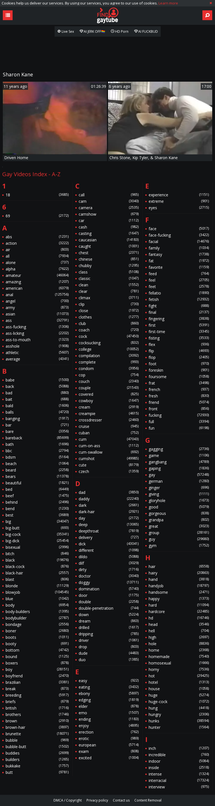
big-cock (37, 534)
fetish (179, 299)
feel (179, 280)
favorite (179, 267)
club (109, 323)
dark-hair (109, 511)
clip (109, 304)
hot (179, 675)
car (109, 220)
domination (109, 588)
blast (37, 579)
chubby (109, 265)
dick (109, 543)
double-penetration (109, 608)
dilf (109, 563)
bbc (37, 450)
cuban (109, 432)
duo (109, 659)
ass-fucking (37, 326)
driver (109, 640)
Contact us (121, 800)
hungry (179, 714)
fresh (179, 396)
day (109, 518)
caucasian (109, 239)
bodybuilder (37, 618)
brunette (37, 733)
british (37, 708)
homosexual (179, 663)
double (109, 601)
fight (179, 305)
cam (109, 201)
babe (37, 380)
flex (179, 344)
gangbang (179, 462)
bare (37, 431)
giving (179, 494)
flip (179, 350)
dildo (109, 556)
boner (37, 630)
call (109, 194)
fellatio (179, 293)
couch (109, 381)
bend (37, 508)
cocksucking (109, 342)
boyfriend (37, 675)
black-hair (37, 573)
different (109, 550)
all (37, 256)
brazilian (37, 682)
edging (109, 700)
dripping (109, 634)
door (109, 595)
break (37, 688)
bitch (37, 553)
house (179, 688)
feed (179, 273)
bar (37, 425)
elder (109, 706)
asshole (37, 346)
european (109, 745)
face (179, 228)
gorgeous (179, 513)
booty (37, 643)
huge (179, 695)
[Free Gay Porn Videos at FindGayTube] (107, 15)
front (179, 408)
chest (109, 252)
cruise (109, 426)
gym (179, 545)
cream (109, 407)
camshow (109, 214)
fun (179, 428)
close (109, 310)
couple (109, 387)
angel (37, 301)
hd (179, 618)
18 (37, 194)
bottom (37, 650)
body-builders (37, 611)
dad (109, 492)
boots (37, 637)
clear (109, 291)
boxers (37, 663)
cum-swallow (109, 452)
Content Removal (148, 800)
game (179, 455)
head (179, 624)
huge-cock (179, 701)
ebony (109, 693)
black (37, 560)
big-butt (37, 528)
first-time (179, 331)
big (37, 521)
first (179, 325)
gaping (179, 468)
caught (109, 246)
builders (37, 759)
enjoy (109, 725)
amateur (37, 275)
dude (109, 653)
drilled (109, 627)
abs (37, 236)
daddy (109, 498)
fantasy (179, 254)
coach (109, 330)
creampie (109, 413)
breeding (37, 695)
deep (109, 524)
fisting (179, 338)
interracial (179, 780)
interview (179, 786)
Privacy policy (97, 800)
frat (179, 383)
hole (179, 643)
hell (179, 630)
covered (109, 394)
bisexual (37, 547)
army (37, 307)
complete (109, 362)
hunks (179, 720)
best (37, 515)
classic (109, 278)
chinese (109, 259)
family (179, 248)
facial (179, 241)
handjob (179, 585)
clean (109, 284)
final (179, 312)
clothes (109, 317)
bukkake (37, 766)
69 (37, 215)
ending (109, 719)
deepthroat (109, 531)
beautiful (37, 483)
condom (109, 368)
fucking (179, 415)
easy (109, 680)
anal (37, 294)
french (179, 389)
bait (37, 399)
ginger (179, 487)
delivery (109, 537)
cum (109, 439)
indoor (179, 761)
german (179, 481)
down (109, 614)
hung (179, 708)
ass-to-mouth (37, 339)
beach (37, 463)
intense (179, 774)
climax (109, 297)
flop (179, 357)
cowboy (109, 400)
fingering (179, 318)
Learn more (168, 3)
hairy (179, 573)
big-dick (37, 540)
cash (109, 227)
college (109, 349)
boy (37, 669)
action (37, 243)
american (37, 288)
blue (37, 598)
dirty (109, 569)
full (179, 421)
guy (179, 539)
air (37, 249)
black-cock (37, 566)
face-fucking (179, 235)
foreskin (179, 370)
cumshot (109, 458)
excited (109, 757)
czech (109, 471)
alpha (37, 269)
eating (109, 687)
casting (109, 233)
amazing (37, 281)
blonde (37, 585)
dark (109, 505)
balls (37, 412)
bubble (37, 740)
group (179, 532)
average (37, 359)
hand (179, 579)
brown (37, 720)
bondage (37, 624)
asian (37, 314)
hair (179, 566)
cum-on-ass (109, 445)
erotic (109, 738)
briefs (37, 701)
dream (109, 621)
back (37, 386)
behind (37, 502)
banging (37, 418)
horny (179, 669)
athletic (37, 352)
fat (179, 260)
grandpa (179, 519)
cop (109, 375)
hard (179, 605)
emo (109, 712)
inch (179, 748)
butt (37, 772)
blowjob (37, 592)
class (109, 272)
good (179, 507)
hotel (179, 682)
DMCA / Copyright (67, 800)
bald (37, 405)
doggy (109, 582)
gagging (179, 449)
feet (179, 286)
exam (109, 751)
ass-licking (37, 333)
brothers (37, 714)
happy (179, 598)
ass (37, 320)
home (179, 650)
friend (179, 402)
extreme (179, 201)
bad (37, 392)
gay (179, 474)
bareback (37, 437)
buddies (37, 753)
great (179, 526)
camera (109, 207)
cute (109, 465)
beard (37, 470)
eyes (179, 207)
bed (37, 489)
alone (37, 262)
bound (37, 656)
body (37, 605)
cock (109, 336)
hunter (179, 727)
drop (109, 646)
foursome (179, 376)
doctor (109, 576)
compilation (109, 355)
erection (109, 732)
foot (179, 363)
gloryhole (179, 500)
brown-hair (37, 727)
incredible (179, 754)
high (179, 637)
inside (179, 767)
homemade (179, 656)
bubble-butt (37, 746)
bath (37, 444)
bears (37, 476)
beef (37, 495)
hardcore (179, 611)
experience (179, 194)
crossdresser (109, 420)
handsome (179, 592)
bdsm (37, 457)
